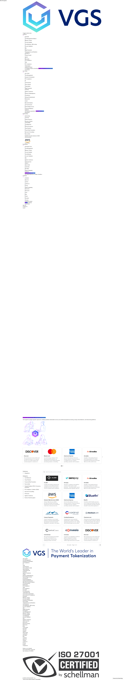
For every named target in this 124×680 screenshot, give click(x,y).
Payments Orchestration (28, 561)
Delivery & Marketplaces (28, 575)
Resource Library (26, 623)
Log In (24, 207)
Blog (24, 626)
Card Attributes (26, 615)
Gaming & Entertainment (28, 580)
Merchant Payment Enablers (29, 582)
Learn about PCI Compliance (29, 595)
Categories (25, 476)
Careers (24, 640)
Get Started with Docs (29, 174)
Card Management (27, 560)
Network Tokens (26, 597)
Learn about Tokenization (28, 593)
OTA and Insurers (26, 583)
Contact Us (25, 206)
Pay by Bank (25, 601)
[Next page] (100, 545)
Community (25, 633)
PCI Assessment (26, 591)
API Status (25, 635)
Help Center (25, 632)
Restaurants (25, 584)
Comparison (25, 645)
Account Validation (27, 606)
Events (24, 644)
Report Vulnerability (36, 679)
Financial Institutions (27, 579)
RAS (23, 636)
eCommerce (25, 578)
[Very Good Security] (62, 16)
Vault (24, 565)
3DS (23, 608)
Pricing (24, 642)
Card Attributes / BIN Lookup (29, 605)
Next (102, 457)
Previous (22, 457)
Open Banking (26, 569)
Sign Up (24, 205)
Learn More (27, 69)
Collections (25, 471)
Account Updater (26, 598)
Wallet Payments (26, 609)
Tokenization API (26, 570)
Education (25, 628)
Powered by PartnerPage (118, 678)
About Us (25, 639)
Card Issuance (26, 566)
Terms (24, 679)
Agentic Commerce (27, 573)
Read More (27, 112)
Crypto (24, 574)
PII (23, 564)
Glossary (24, 630)
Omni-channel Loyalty (27, 567)
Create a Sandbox (38, 174)
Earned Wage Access (27, 576)
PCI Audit (25, 589)
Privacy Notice (29, 679)
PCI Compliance (26, 562)
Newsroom (25, 624)
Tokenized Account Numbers (29, 602)
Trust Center (25, 627)
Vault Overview (26, 620)
